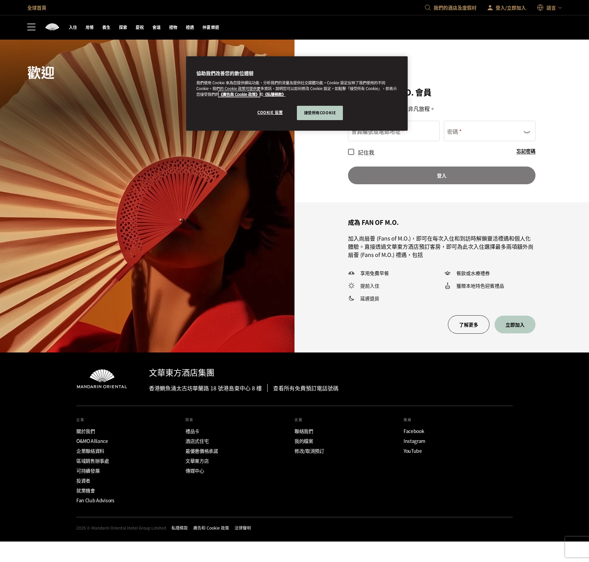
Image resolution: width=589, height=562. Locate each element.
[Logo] (52, 27)
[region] (297, 93)
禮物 (173, 27)
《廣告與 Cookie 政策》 (239, 94)
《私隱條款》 (274, 94)
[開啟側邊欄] (31, 27)
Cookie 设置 (270, 112)
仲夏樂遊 (211, 27)
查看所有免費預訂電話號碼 (305, 388)
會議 (156, 27)
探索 (123, 27)
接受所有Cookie (320, 112)
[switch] (527, 131)
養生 (106, 27)
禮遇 (190, 27)
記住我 (366, 152)
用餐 (90, 27)
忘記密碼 (525, 151)
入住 (73, 27)
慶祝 (140, 27)
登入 (442, 175)
